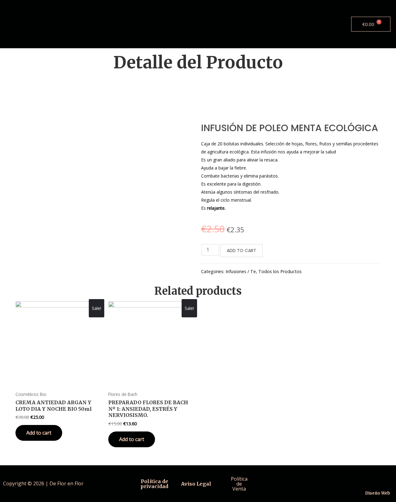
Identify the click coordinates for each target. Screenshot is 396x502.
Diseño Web (377, 493)
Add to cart (241, 250)
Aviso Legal (196, 484)
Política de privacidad (154, 483)
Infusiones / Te (241, 271)
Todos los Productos (280, 271)
